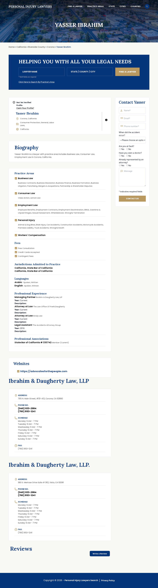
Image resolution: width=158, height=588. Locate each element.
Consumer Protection (30, 122)
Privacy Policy (108, 580)
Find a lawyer (75, 6)
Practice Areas (95, 6)
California (24, 129)
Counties (135, 6)
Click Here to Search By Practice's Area (36, 82)
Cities (123, 6)
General (44, 122)
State (112, 6)
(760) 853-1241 (26, 411)
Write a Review (100, 553)
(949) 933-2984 (27, 408)
